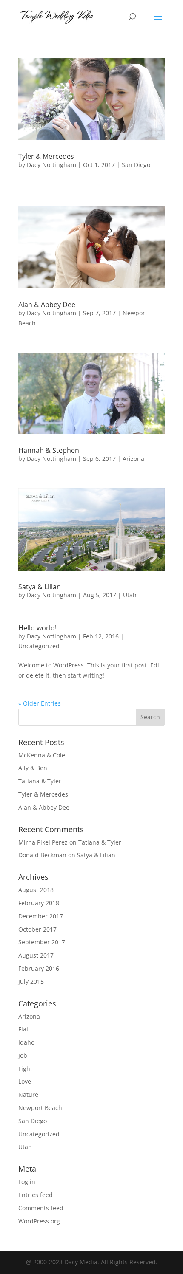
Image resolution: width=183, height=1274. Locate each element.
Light (25, 1069)
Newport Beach (40, 1108)
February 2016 (38, 968)
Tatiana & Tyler (39, 781)
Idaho (26, 1042)
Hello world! (37, 628)
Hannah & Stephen (48, 450)
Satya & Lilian (39, 586)
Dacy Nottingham (51, 165)
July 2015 (31, 981)
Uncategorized (39, 646)
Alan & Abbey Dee (46, 304)
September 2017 (41, 942)
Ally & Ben (32, 768)
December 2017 (40, 916)
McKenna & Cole (41, 755)
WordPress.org (39, 1221)
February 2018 (38, 903)
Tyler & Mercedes (46, 156)
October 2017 (37, 929)
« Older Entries (39, 703)
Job (22, 1055)
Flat (23, 1029)
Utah (130, 595)
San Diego (136, 165)
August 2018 (36, 890)
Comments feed (40, 1208)
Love (24, 1081)
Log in (26, 1182)
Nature (28, 1094)
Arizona (133, 459)
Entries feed (35, 1195)
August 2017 (36, 955)
